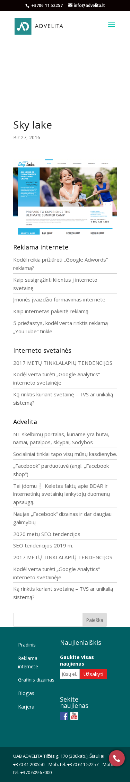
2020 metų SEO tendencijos (46, 533)
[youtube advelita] (74, 716)
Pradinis (27, 644)
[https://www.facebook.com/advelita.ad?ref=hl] (64, 716)
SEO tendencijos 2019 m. (43, 545)
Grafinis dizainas (36, 679)
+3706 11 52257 (47, 5)
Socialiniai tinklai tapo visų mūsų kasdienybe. (65, 453)
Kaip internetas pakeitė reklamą (50, 311)
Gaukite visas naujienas (77, 660)
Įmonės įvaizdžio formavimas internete (59, 299)
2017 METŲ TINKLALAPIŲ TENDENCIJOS (62, 362)
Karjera (26, 706)
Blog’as (26, 693)
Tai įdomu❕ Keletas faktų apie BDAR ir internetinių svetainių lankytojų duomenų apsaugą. (61, 494)
